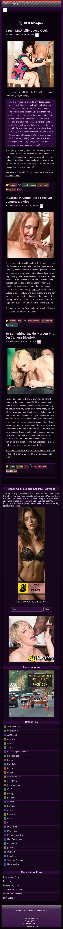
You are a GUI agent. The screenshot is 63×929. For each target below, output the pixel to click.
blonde (10, 768)
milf (9, 822)
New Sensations (14, 839)
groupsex (11, 797)
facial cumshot (13, 785)
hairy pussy (12, 806)
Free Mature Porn (11, 877)
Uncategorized (13, 864)
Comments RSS (29, 924)
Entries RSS (29, 921)
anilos (10, 743)
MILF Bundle (13, 827)
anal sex (11, 739)
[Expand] (4, 10)
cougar (10, 772)
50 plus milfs (13, 731)
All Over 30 (12, 735)
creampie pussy (29, 445)
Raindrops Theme (31, 926)
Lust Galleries (9, 898)
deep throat (12, 781)
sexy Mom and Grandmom (24, 412)
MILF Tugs (12, 831)
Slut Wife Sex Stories (12, 889)
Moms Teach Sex (15, 835)
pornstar (11, 847)
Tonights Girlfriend (15, 860)
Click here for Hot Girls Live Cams (31, 911)
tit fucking (11, 856)
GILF (9, 789)
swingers (11, 852)
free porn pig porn (11, 885)
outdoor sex (12, 843)
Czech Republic (41, 92)
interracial (11, 814)
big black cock (13, 756)
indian (10, 810)
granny (10, 793)
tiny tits (35, 289)
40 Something (13, 726)
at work (10, 747)
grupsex (10, 802)
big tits (10, 760)
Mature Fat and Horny (12, 894)
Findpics (7, 881)
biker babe (12, 764)
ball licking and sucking (17, 752)
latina (9, 818)
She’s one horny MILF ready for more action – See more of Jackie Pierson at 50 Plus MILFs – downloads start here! (30, 453)
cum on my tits (14, 777)
